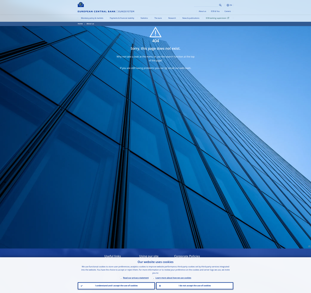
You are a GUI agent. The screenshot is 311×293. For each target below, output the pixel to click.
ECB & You (215, 11)
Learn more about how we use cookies (173, 278)
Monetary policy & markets (92, 18)
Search (220, 5)
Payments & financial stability (122, 18)
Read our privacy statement (136, 278)
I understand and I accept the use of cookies (116, 286)
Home (80, 24)
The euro (158, 18)
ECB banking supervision (216, 18)
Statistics (144, 18)
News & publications (190, 18)
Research (172, 18)
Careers (228, 11)
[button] (224, 5)
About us (202, 11)
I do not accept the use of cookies (195, 286)
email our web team (179, 68)
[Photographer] (309, 246)
